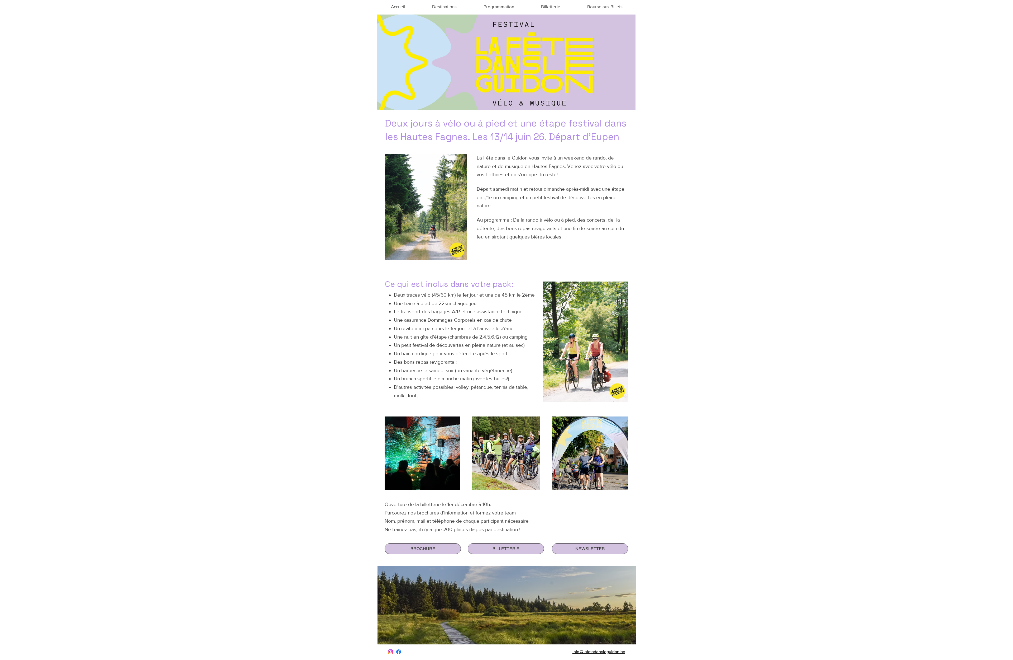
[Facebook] (398, 652)
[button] (444, 6)
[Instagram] (390, 652)
